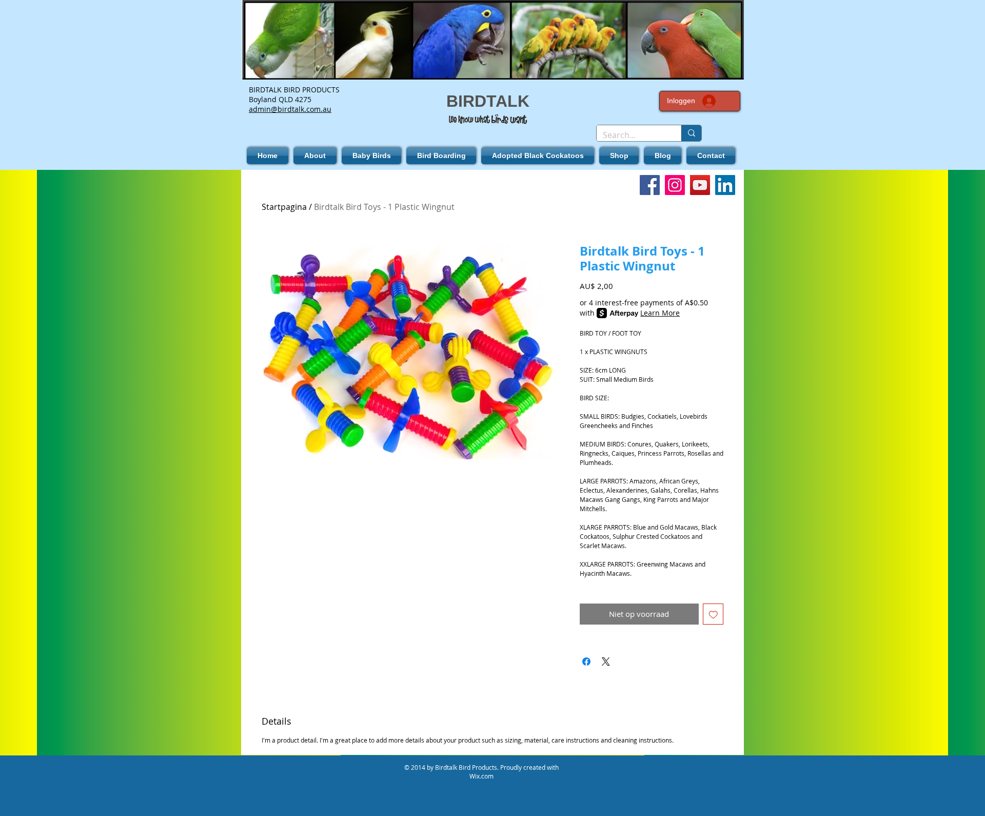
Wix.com (481, 776)
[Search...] (691, 133)
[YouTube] (700, 185)
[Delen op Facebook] (586, 661)
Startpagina (284, 206)
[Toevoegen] (713, 614)
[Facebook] (650, 185)
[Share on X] (606, 661)
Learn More (660, 313)
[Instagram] (675, 185)
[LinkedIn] (725, 185)
